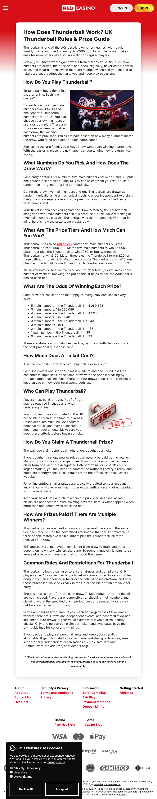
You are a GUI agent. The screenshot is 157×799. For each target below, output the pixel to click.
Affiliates (126, 693)
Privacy (46, 697)
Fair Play (89, 697)
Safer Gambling (94, 693)
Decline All (26, 789)
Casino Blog (93, 724)
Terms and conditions (57, 693)
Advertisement (24, 776)
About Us (21, 693)
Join (144, 8)
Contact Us (22, 697)
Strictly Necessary (27, 768)
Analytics (20, 772)
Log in (121, 8)
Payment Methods (96, 702)
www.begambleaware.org (107, 784)
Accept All (62, 789)
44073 (123, 794)
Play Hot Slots (65, 724)
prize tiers (64, 244)
